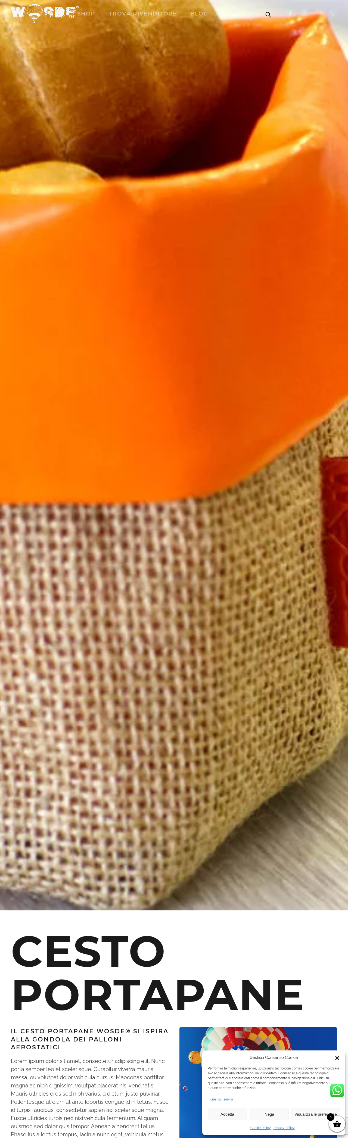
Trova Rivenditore (143, 13)
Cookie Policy (260, 1128)
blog (199, 13)
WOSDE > (237, 13)
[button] (337, 1057)
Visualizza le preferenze (315, 1114)
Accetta (227, 1114)
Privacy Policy (284, 1128)
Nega (269, 1114)
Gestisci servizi (221, 1099)
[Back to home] (45, 13)
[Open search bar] (268, 13)
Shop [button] (86, 13)
